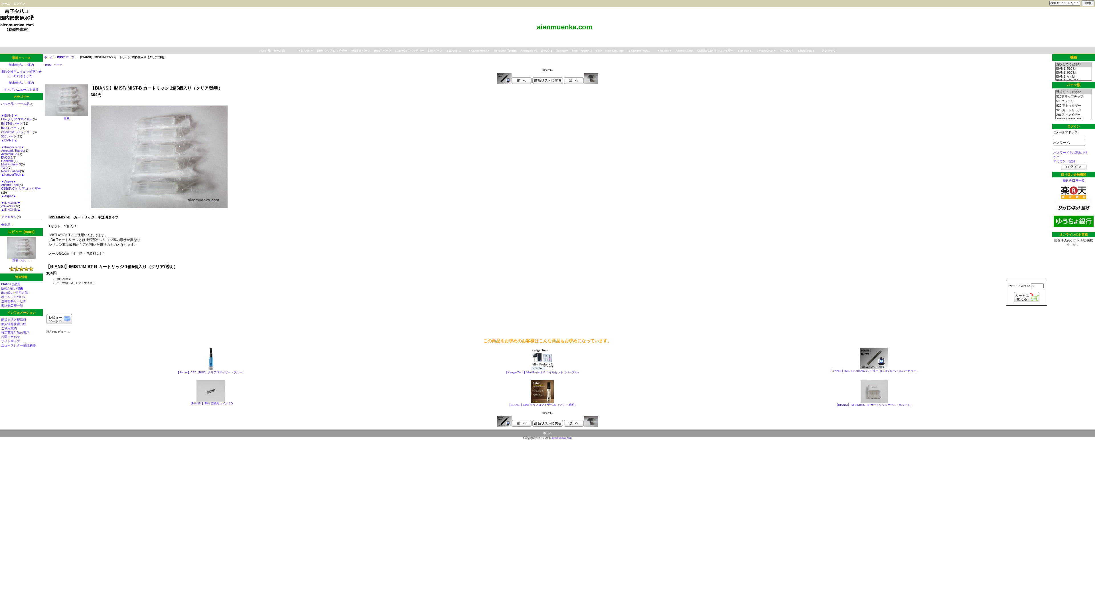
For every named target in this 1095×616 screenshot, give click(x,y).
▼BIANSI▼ (305, 50)
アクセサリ (829, 50)
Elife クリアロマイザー (332, 50)
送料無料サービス (13, 301)
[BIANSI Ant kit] (1073, 77)
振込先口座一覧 (12, 305)
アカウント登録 (1064, 161)
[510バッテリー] (1073, 101)
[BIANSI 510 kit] (1073, 69)
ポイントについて (13, 297)
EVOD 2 (546, 50)
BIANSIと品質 (11, 284)
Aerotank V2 (529, 50)
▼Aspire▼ (664, 50)
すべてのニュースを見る (21, 89)
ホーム (5, 3)
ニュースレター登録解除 (18, 345)
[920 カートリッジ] (1073, 110)
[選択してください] (1073, 64)
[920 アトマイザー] (1073, 106)
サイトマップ (10, 341)
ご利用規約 (9, 328)
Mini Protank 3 (582, 50)
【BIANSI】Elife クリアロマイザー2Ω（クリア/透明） (542, 404)
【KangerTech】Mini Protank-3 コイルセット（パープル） (542, 372)
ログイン (19, 3)
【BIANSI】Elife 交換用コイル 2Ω (211, 403)
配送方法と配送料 (13, 319)
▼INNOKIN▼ (767, 50)
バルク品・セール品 (272, 50)
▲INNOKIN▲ (806, 50)
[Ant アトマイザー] (1073, 115)
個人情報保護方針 (13, 324)
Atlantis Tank (685, 50)
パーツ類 (1073, 85)
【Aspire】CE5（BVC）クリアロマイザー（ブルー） (211, 372)
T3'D (599, 50)
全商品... (7, 224)
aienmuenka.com (561, 438)
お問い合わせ (10, 337)
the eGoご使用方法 (14, 292)
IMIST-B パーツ (360, 50)
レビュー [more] (21, 232)
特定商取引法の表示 (15, 332)
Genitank (562, 50)
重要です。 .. (21, 260)
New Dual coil (614, 50)
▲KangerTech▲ (639, 50)
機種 (1073, 57)
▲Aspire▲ (744, 50)
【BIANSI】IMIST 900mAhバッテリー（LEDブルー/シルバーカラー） (874, 370)
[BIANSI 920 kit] (1073, 73)
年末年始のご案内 (21, 64)
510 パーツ (435, 50)
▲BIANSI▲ (453, 50)
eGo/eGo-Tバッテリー (409, 50)
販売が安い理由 (12, 288)
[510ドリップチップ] (1073, 96)
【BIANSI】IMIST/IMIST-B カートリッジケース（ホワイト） (874, 404)
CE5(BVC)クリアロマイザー (715, 50)
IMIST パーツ (65, 57)
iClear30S (787, 50)
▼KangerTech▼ (479, 50)
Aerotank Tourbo (505, 50)
